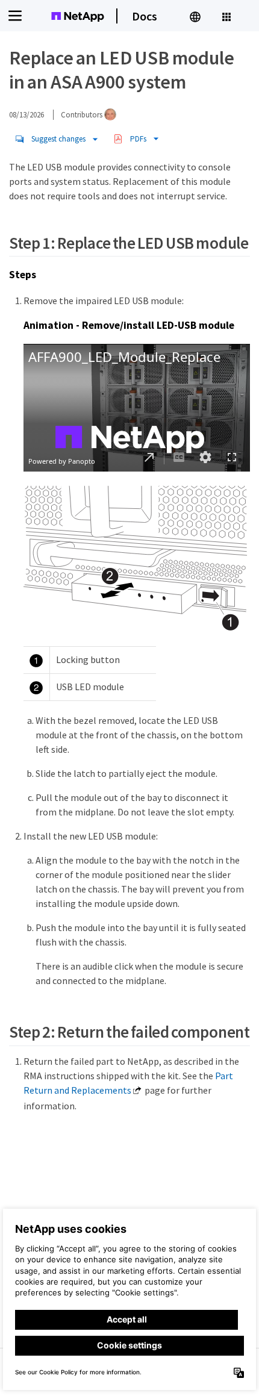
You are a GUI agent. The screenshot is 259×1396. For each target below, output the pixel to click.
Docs (144, 15)
